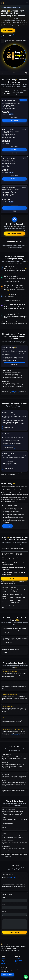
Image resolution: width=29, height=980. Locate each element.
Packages (3, 958)
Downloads (3, 963)
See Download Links (8, 427)
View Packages (8, 30)
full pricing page (14, 226)
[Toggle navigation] (26, 2)
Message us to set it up (14, 734)
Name (3, 897)
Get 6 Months (14, 208)
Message (4, 918)
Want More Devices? (14, 233)
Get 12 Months (14, 120)
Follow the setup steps (15, 391)
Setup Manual (18, 960)
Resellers (3, 961)
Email (3, 904)
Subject (4, 911)
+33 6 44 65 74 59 (12, 877)
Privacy (17, 961)
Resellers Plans (14, 364)
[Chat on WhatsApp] (26, 977)
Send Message (14, 932)
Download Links (14, 578)
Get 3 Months (14, 179)
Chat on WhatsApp (7, 974)
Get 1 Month (14, 149)
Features (3, 960)
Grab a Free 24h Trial (14, 241)
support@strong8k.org (11, 879)
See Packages (7, 526)
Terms (16, 963)
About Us (17, 958)
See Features (7, 35)
